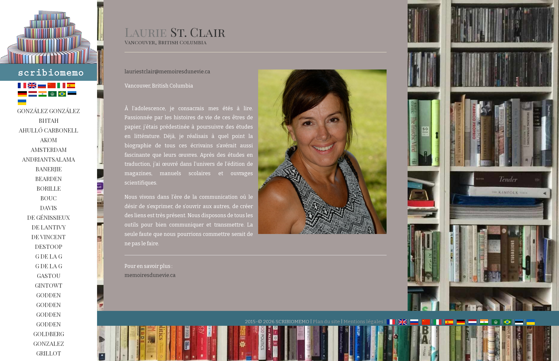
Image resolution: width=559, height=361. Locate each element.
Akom (48, 140)
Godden (48, 295)
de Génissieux (48, 217)
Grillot (48, 353)
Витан (49, 120)
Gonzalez (48, 343)
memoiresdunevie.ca (150, 275)
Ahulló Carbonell (48, 130)
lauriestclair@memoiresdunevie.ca (167, 72)
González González (48, 111)
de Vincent (48, 237)
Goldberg (48, 334)
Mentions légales (363, 321)
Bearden (48, 179)
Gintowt (48, 285)
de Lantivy (49, 227)
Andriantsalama (48, 159)
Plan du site (326, 321)
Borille (49, 188)
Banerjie (49, 169)
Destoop (48, 246)
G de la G (48, 256)
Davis (48, 208)
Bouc (48, 198)
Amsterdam (49, 150)
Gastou (48, 276)
